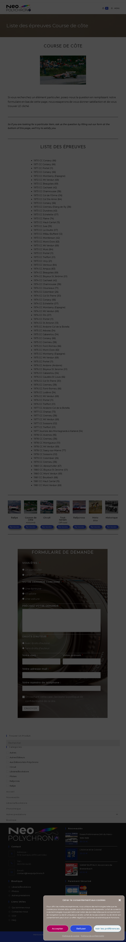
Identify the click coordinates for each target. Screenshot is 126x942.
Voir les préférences (107, 928)
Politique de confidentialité (92, 936)
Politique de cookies (70, 936)
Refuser (81, 928)
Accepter (57, 928)
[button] (119, 900)
